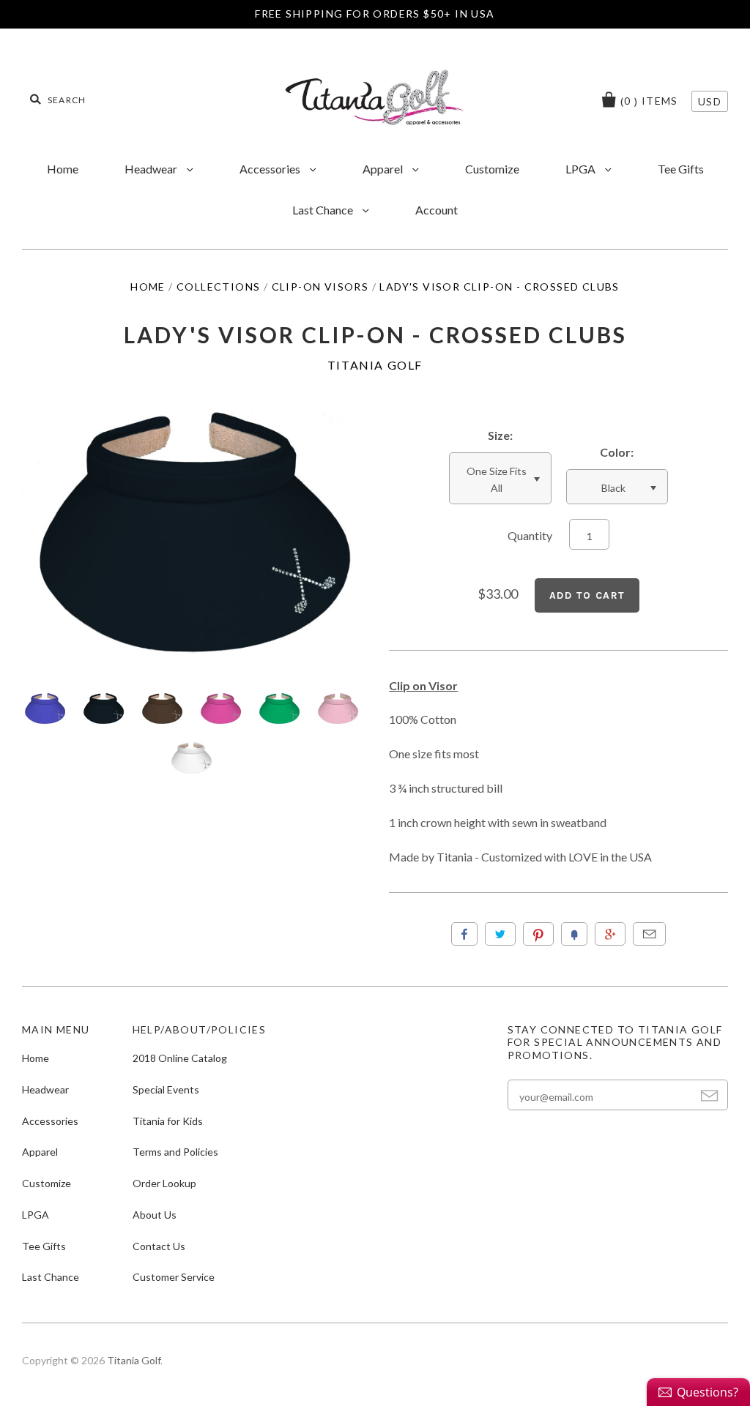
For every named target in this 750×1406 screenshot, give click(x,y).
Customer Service (174, 1277)
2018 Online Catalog (180, 1058)
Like (464, 934)
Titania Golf (375, 365)
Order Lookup (164, 1183)
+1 (610, 934)
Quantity (530, 535)
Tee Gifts (681, 169)
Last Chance (323, 210)
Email (649, 934)
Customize (492, 169)
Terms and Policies (175, 1151)
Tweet (500, 934)
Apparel (384, 169)
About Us (155, 1214)
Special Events (166, 1089)
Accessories (271, 169)
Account (436, 210)
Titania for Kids (168, 1121)
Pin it (538, 934)
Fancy (574, 934)
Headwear (152, 169)
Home (62, 169)
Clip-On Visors (320, 286)
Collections (218, 286)
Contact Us (159, 1246)
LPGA (581, 169)
